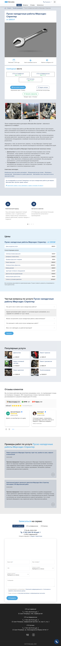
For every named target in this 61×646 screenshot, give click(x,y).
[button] (6, 429)
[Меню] (54, 1)
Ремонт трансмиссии (46, 361)
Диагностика (17, 352)
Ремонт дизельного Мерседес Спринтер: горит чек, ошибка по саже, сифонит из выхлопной (29, 453)
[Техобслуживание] (35, 372)
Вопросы (25, 5)
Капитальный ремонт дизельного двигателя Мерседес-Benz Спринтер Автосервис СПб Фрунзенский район (27, 483)
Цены (19, 5)
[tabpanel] (30, 533)
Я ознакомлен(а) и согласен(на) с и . (29, 590)
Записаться (40, 5)
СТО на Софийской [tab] (18, 526)
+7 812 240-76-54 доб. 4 (31, 628)
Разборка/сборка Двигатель (13, 265)
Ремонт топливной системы (18, 362)
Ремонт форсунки (10, 262)
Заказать (9, 333)
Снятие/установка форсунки (13, 253)
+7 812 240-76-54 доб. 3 (31, 620)
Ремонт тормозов (45, 352)
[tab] (29, 121)
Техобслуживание (45, 370)
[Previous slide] (7, 111)
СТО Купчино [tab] (44, 526)
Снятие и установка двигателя (13, 279)
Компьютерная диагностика (13, 276)
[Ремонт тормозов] (35, 355)
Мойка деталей (10, 268)
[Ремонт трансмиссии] (35, 363)
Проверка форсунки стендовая (14, 259)
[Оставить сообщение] (56, 641)
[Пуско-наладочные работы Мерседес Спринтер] (13, 111)
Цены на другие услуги (12, 246)
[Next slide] (53, 111)
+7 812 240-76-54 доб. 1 (31, 532)
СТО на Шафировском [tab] (32, 526)
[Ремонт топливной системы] (8, 363)
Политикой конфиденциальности (34, 589)
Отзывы (32, 5)
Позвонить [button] (48, 2)
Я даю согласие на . (26, 593)
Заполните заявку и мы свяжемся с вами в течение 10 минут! (25, 185)
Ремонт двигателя (18, 370)
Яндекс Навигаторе (36, 536)
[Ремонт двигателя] (8, 372)
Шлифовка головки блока (12, 256)
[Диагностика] (8, 355)
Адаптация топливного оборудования (15, 270)
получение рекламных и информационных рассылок (31, 593)
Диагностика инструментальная (14, 273)
